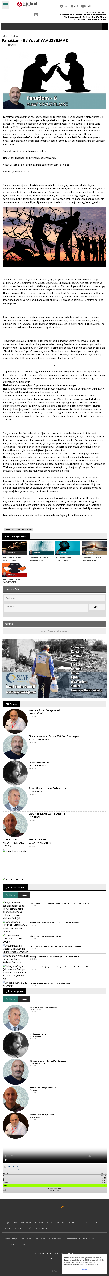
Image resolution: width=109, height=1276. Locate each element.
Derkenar (15, 1222)
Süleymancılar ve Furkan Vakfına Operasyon (54, 736)
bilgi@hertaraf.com (54, 1259)
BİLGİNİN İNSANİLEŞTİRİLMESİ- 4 (47, 813)
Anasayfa (6, 1239)
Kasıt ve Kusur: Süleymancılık (45, 710)
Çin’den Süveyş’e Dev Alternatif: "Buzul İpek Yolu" (50, 983)
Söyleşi (85, 1222)
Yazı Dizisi (94, 1222)
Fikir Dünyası (11, 704)
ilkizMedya (55, 1271)
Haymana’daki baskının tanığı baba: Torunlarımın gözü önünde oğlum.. (60, 903)
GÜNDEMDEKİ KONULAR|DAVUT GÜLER (45, 936)
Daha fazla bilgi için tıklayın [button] (89, 1264)
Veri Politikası (8, 1244)
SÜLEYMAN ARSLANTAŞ (40, 842)
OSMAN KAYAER (36, 791)
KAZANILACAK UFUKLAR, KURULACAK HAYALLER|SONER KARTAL (55, 923)
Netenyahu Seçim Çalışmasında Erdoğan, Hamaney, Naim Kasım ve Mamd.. (61, 967)
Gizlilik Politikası (88, 1239)
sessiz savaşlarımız (40, 762)
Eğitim (64, 1222)
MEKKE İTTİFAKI (37, 839)
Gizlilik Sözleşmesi (55, 1239)
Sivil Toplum (26, 1222)
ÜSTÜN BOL (34, 817)
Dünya (57, 1222)
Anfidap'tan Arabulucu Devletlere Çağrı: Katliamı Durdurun (54, 956)
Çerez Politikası (25, 1239)
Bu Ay (24, 895)
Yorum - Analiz (74, 1222)
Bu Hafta (10, 895)
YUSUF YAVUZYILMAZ (39, 739)
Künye (14, 1239)
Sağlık (30, 1228)
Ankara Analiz (20, 1228)
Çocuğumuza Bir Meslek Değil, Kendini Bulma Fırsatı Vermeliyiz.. (56, 946)
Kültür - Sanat (38, 1222)
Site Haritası (20, 1244)
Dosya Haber (8, 1228)
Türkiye (6, 1222)
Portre (37, 1228)
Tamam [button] (84, 1270)
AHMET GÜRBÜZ (37, 713)
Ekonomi (49, 1222)
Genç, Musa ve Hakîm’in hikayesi (47, 788)
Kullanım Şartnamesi (72, 1239)
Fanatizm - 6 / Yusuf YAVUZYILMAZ (18, 529)
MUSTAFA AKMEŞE (38, 765)
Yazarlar (45, 1228)
